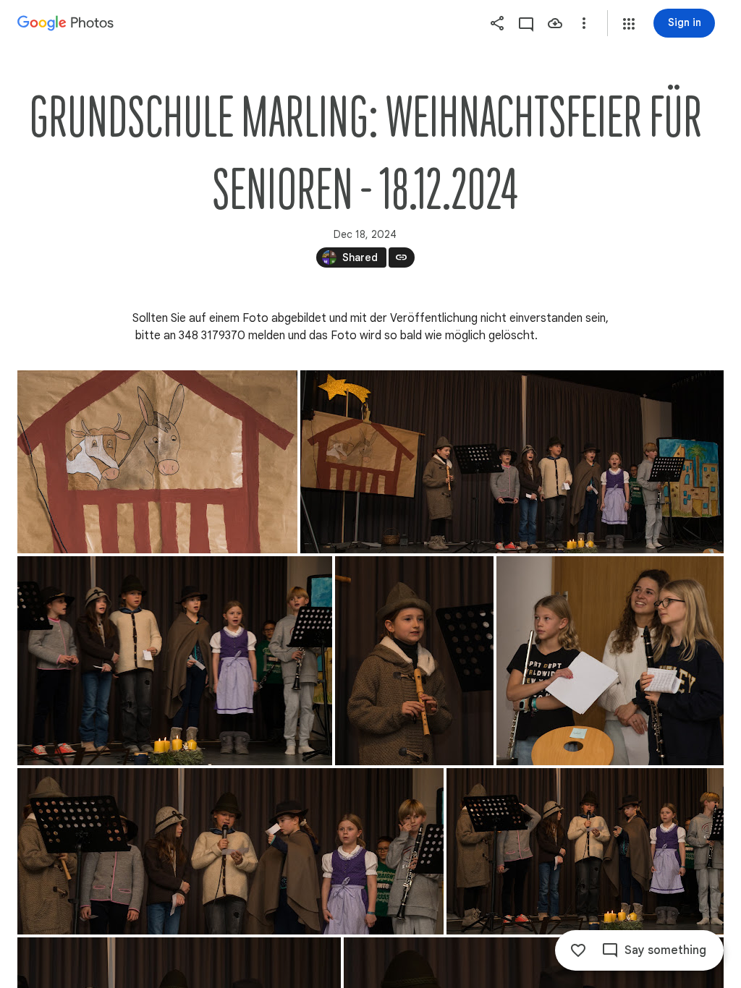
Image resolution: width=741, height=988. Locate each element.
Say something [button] (665, 950)
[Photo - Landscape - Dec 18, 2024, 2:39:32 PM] (585, 851)
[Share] (497, 23)
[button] (628, 23)
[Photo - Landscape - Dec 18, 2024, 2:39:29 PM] (230, 851)
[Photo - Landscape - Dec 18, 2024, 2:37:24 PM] (512, 461)
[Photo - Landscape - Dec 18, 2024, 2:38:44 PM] (610, 660)
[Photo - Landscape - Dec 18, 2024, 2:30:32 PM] (157, 461)
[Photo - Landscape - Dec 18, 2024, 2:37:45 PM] (174, 660)
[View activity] (526, 23)
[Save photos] (555, 23)
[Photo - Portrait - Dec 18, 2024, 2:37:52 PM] (414, 660)
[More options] (583, 23)
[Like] (578, 950)
